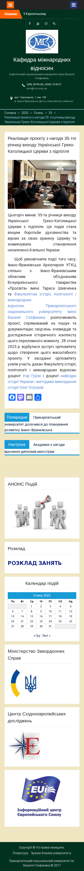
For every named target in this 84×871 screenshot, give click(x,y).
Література (20, 853)
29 (31, 626)
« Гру (37, 635)
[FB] (30, 23)
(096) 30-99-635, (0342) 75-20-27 (44, 84)
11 (60, 611)
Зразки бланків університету (51, 853)
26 (70, 621)
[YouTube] (38, 23)
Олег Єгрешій (31, 387)
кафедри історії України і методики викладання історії (42, 381)
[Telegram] (54, 23)
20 (12, 621)
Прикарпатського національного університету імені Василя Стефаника (42, 311)
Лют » (46, 635)
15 (31, 616)
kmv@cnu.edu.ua (37, 88)
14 (22, 616)
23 (41, 621)
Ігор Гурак (32, 375)
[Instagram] (46, 23)
